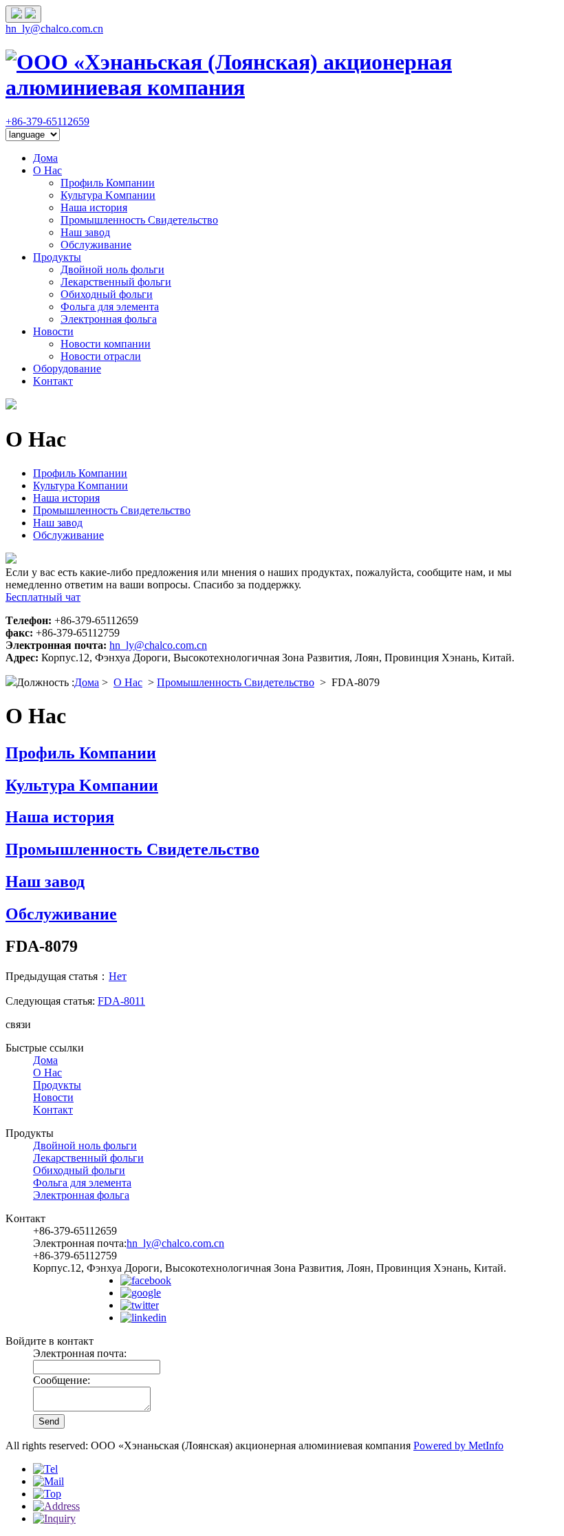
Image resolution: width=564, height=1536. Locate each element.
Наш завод (85, 232)
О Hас (47, 170)
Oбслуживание (96, 244)
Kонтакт (53, 381)
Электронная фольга (109, 319)
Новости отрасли (101, 356)
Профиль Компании (108, 183)
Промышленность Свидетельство (139, 220)
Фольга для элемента (110, 306)
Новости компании (106, 344)
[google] (140, 1293)
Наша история (94, 207)
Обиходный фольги (107, 294)
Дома (45, 158)
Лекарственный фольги (116, 282)
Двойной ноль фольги (112, 269)
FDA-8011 (121, 1001)
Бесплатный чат (43, 597)
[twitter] (139, 1305)
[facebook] (145, 1280)
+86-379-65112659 (47, 121)
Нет (118, 976)
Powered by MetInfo (458, 1445)
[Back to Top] (47, 1494)
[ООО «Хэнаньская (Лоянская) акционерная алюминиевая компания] (282, 87)
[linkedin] (143, 1317)
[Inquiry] (54, 1518)
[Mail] (48, 1481)
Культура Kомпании (108, 195)
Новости (53, 331)
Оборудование (67, 368)
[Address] (56, 1506)
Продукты (57, 257)
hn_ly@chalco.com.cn (54, 28)
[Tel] (45, 1469)
